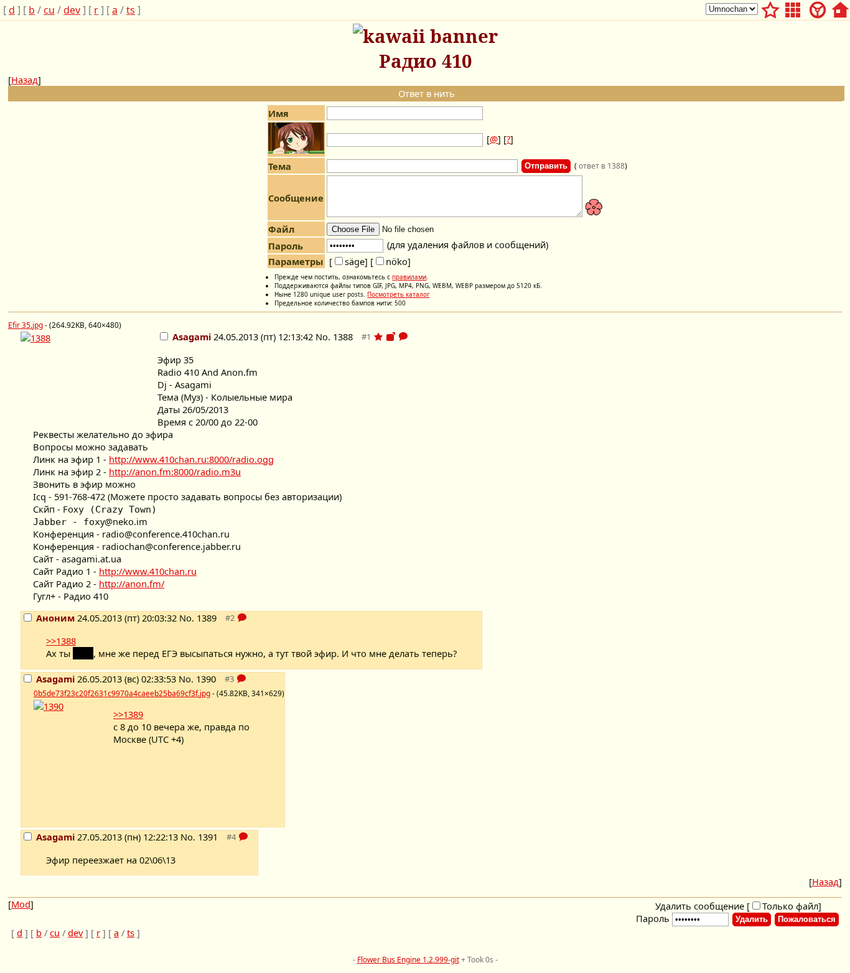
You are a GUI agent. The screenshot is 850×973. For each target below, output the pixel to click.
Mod (20, 904)
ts (130, 10)
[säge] (348, 261)
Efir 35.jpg (25, 325)
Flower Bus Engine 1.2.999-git (408, 959)
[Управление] (818, 8)
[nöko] (390, 261)
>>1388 (61, 641)
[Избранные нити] (770, 8)
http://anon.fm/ (131, 583)
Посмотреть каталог (398, 294)
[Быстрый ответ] (403, 337)
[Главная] (840, 8)
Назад (24, 79)
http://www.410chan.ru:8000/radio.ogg (191, 459)
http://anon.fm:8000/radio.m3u (175, 471)
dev (71, 10)
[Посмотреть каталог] (793, 8)
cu (49, 10)
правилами (409, 276)
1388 (343, 336)
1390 (206, 679)
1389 (207, 618)
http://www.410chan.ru (148, 571)
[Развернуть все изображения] (391, 337)
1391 (208, 837)
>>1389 (128, 714)
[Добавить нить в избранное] (378, 337)
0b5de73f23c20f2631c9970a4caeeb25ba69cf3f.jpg (122, 693)
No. (324, 336)
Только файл (790, 906)
